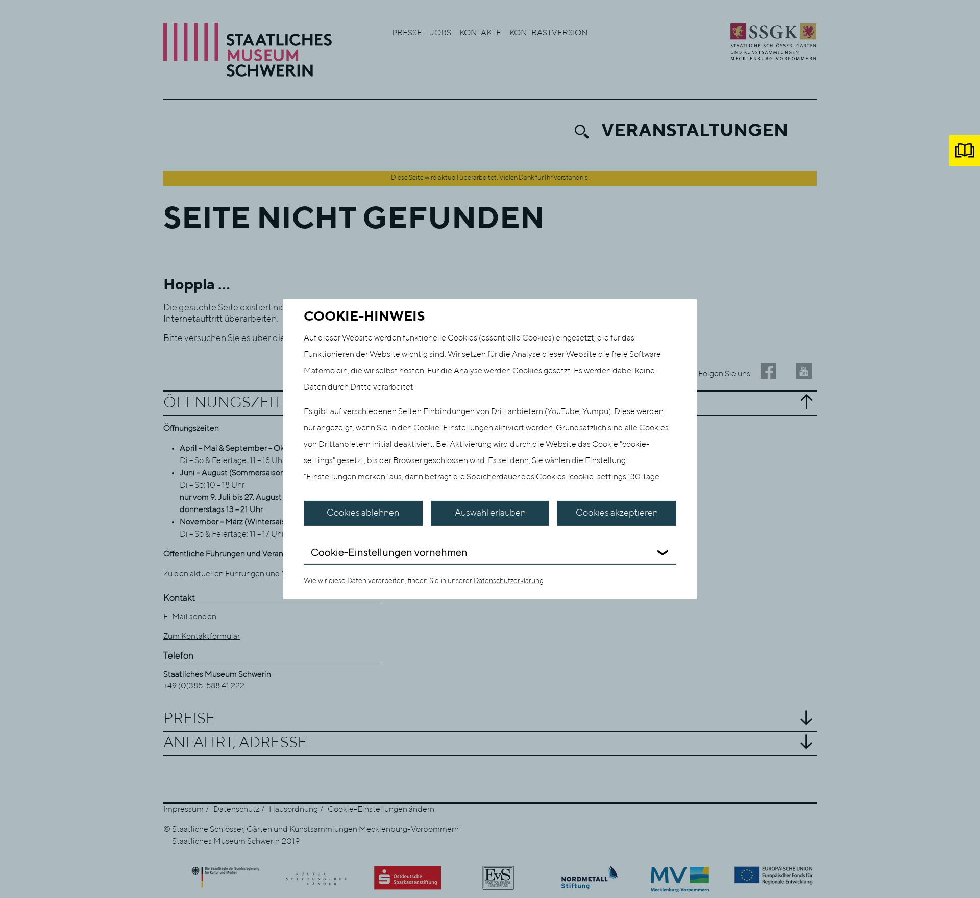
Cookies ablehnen (363, 513)
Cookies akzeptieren (617, 513)
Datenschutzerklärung (509, 581)
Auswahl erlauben (490, 513)
